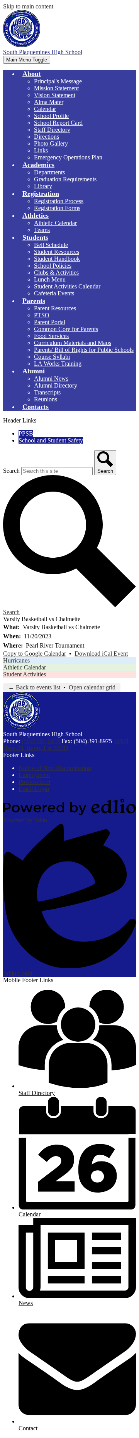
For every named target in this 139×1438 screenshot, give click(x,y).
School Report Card (58, 122)
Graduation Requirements (65, 179)
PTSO (41, 315)
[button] (32, 74)
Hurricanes (16, 660)
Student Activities (24, 674)
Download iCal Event (101, 653)
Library (43, 186)
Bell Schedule (51, 245)
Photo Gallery (51, 143)
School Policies (52, 265)
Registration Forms (57, 208)
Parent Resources (55, 308)
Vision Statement (54, 95)
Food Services (51, 336)
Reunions (45, 399)
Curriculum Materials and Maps (72, 343)
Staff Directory (52, 129)
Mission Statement (56, 88)
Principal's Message (58, 81)
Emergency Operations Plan (68, 157)
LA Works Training (57, 363)
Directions (46, 136)
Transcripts (47, 392)
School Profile (51, 116)
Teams (42, 230)
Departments (49, 172)
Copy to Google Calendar (34, 653)
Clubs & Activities (56, 272)
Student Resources (56, 252)
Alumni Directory (55, 385)
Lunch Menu (50, 279)
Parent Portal (49, 322)
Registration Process (58, 201)
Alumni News (51, 378)
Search (11, 470)
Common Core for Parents (66, 329)
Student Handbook (57, 258)
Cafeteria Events (54, 293)
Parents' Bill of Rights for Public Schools (84, 349)
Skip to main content (28, 6)
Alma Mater (48, 102)
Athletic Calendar (55, 223)
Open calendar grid (92, 687)
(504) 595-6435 (41, 741)
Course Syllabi (52, 356)
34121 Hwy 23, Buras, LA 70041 (66, 744)
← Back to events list (34, 687)
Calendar (45, 109)
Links (41, 150)
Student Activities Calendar (67, 286)
